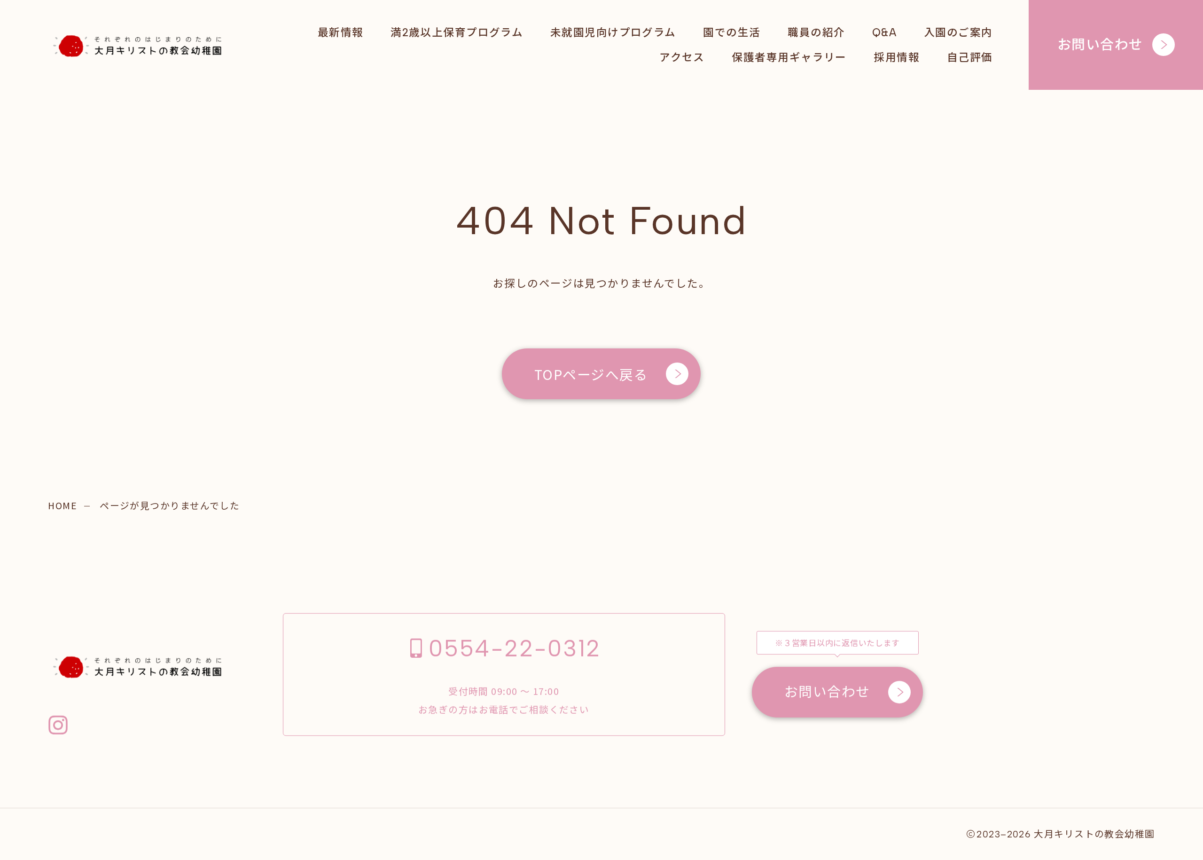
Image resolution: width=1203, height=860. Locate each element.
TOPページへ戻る (591, 373)
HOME (62, 505)
